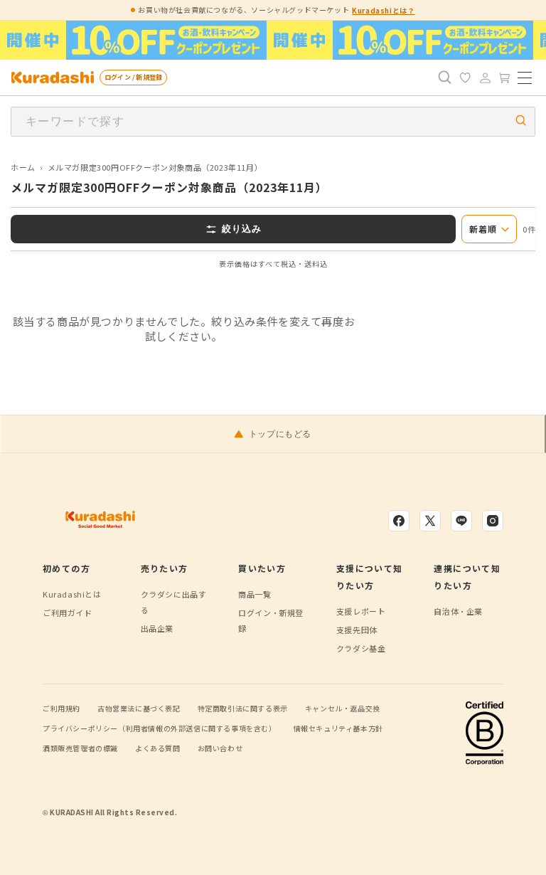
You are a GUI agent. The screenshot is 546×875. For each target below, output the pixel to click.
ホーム (23, 167)
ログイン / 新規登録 (133, 77)
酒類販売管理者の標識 (80, 748)
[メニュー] (525, 77)
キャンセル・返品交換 (342, 708)
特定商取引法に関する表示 (243, 708)
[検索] (445, 77)
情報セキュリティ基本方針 (338, 728)
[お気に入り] (465, 77)
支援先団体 (357, 629)
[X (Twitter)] (430, 520)
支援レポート (361, 611)
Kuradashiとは (72, 594)
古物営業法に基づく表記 (139, 708)
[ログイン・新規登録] (485, 77)
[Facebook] (399, 520)
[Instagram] (492, 520)
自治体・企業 (458, 611)
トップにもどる (280, 434)
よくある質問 (158, 748)
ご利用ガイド (67, 612)
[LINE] (461, 520)
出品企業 (157, 628)
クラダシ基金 (361, 648)
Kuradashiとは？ (383, 10)
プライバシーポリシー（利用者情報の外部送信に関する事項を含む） (160, 728)
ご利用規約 (61, 708)
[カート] (505, 77)
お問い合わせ (220, 748)
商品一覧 (254, 594)
